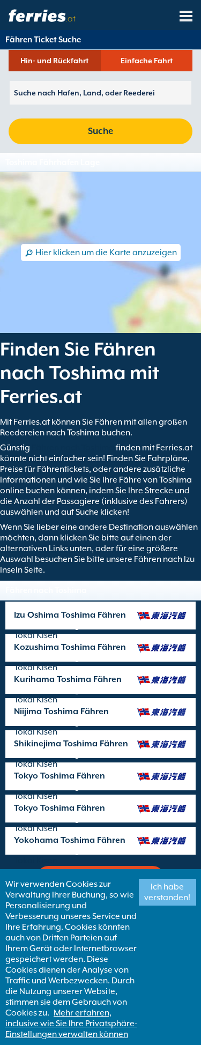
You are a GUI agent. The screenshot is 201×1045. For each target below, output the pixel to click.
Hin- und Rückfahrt (54, 60)
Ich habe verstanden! (167, 892)
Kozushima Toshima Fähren (70, 647)
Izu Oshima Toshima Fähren (70, 615)
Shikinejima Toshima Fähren (71, 743)
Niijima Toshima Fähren (61, 711)
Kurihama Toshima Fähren (68, 679)
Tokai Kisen (35, 635)
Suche (100, 131)
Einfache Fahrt (147, 60)
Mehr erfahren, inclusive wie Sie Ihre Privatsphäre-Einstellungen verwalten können (71, 1023)
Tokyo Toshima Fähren (59, 776)
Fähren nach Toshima (73, 448)
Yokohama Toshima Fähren (69, 840)
